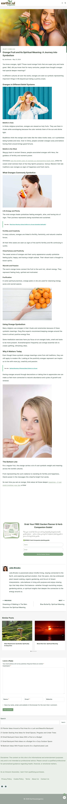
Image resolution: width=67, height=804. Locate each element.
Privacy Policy (6, 779)
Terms (27, 779)
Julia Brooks (7, 59)
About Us (35, 779)
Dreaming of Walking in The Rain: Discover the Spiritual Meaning (15, 604)
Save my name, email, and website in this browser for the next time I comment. (30, 705)
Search (3, 718)
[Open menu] (62, 3)
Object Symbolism (9, 49)
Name (6, 699)
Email (27, 699)
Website (49, 699)
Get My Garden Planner (43, 554)
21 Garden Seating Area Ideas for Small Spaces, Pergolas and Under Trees (28, 733)
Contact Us (45, 779)
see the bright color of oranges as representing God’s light (32, 161)
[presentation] (17, 631)
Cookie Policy (19, 779)
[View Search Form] (65, 3)
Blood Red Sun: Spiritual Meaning (47, 643)
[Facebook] (2, 786)
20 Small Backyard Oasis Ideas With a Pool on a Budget (21, 737)
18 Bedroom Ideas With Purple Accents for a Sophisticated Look (24, 746)
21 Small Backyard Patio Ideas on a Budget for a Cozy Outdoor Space (26, 741)
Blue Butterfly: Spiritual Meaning (52, 602)
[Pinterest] (5, 786)
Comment (7, 666)
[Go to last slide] (4, 635)
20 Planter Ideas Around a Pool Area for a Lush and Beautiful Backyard (27, 728)
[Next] (63, 635)
